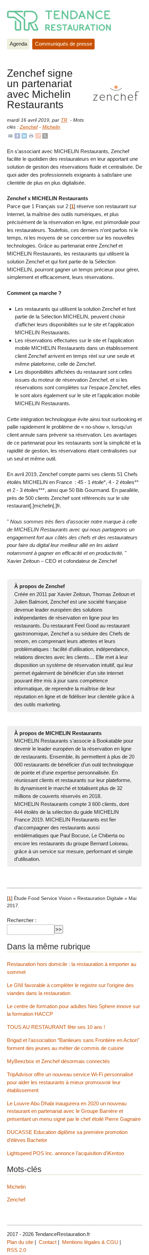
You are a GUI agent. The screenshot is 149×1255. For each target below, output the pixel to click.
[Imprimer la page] (31, 135)
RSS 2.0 (16, 1250)
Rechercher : (21, 920)
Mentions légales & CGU (90, 1242)
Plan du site (20, 1242)
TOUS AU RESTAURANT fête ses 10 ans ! (56, 1027)
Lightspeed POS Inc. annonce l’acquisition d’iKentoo (65, 1153)
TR (64, 120)
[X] (45, 135)
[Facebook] (17, 135)
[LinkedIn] (24, 135)
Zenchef (29, 127)
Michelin (51, 127)
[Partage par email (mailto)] (10, 135)
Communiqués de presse (63, 44)
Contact (47, 1242)
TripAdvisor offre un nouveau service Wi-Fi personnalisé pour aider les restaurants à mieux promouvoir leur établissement (70, 1082)
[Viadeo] (38, 135)
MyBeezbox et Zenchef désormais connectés (58, 1061)
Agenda (18, 44)
